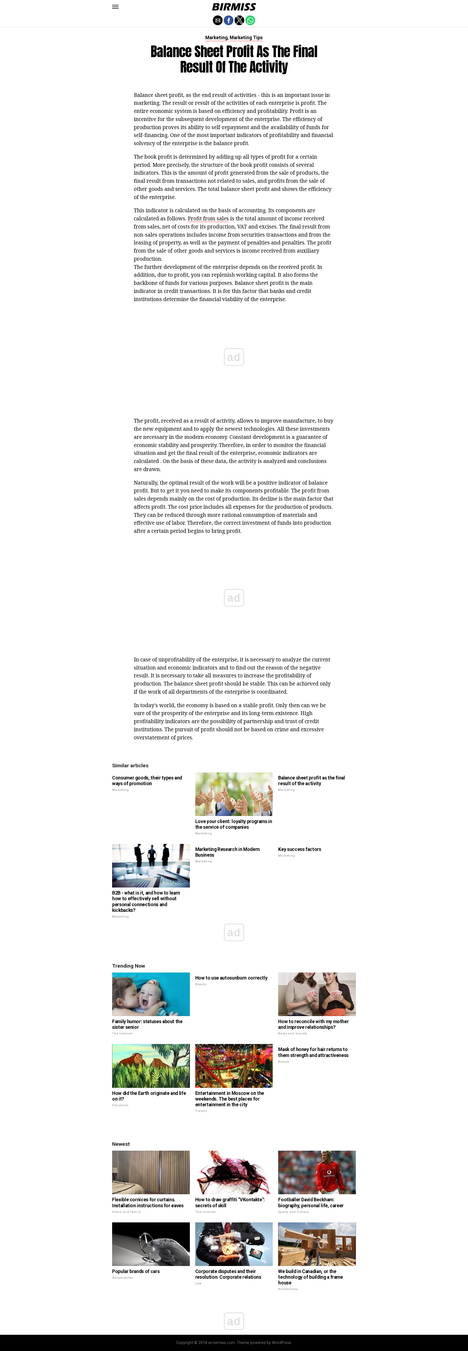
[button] (115, 7)
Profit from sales (208, 218)
